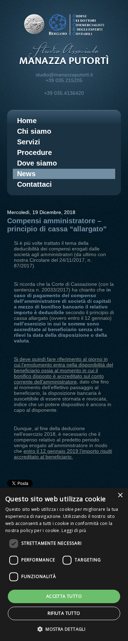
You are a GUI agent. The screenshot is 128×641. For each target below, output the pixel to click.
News (26, 174)
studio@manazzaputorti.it (64, 74)
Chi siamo (34, 131)
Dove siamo (37, 163)
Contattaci (34, 184)
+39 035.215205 (64, 80)
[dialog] (64, 564)
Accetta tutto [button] (64, 596)
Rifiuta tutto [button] (64, 613)
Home (27, 121)
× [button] (120, 495)
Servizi (28, 142)
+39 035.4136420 (64, 93)
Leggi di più (74, 530)
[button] (64, 629)
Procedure (34, 152)
